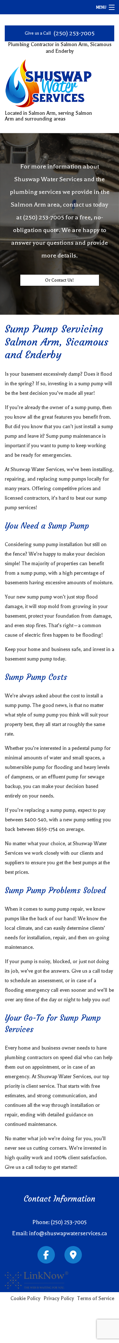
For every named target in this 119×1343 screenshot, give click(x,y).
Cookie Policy (25, 1298)
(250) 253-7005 (74, 33)
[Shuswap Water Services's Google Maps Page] (73, 1256)
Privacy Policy (58, 1298)
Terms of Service (95, 1298)
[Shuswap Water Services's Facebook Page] (46, 1256)
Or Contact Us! (59, 280)
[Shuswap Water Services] (48, 84)
